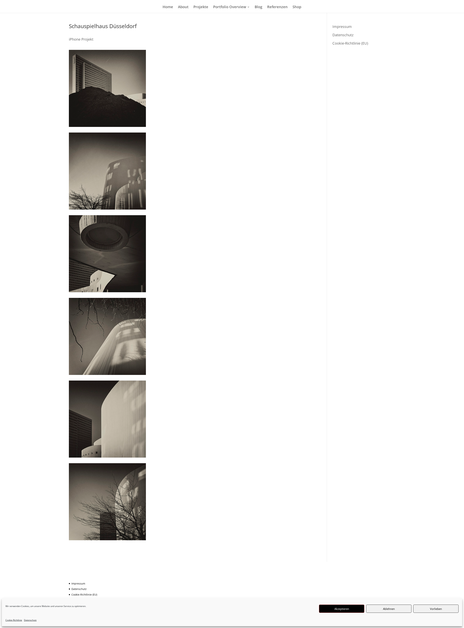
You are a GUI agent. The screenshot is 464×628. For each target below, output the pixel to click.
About (183, 7)
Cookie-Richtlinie (13, 620)
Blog (258, 7)
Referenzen (277, 7)
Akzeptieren (341, 609)
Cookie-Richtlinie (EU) (350, 43)
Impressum (342, 26)
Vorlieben (436, 609)
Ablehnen (389, 609)
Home (168, 7)
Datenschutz (30, 620)
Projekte (200, 7)
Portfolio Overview (229, 7)
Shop (297, 7)
